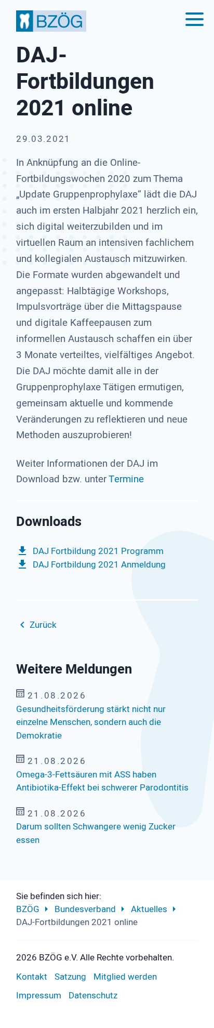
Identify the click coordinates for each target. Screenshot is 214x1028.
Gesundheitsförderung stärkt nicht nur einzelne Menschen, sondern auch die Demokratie (91, 722)
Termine (126, 479)
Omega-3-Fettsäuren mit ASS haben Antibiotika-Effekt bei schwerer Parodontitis (102, 781)
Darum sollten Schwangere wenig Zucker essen (96, 833)
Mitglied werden (125, 976)
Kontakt (31, 976)
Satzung (70, 976)
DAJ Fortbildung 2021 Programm (98, 551)
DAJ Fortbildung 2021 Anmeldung (99, 564)
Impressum (38, 995)
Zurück (43, 624)
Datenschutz (93, 995)
